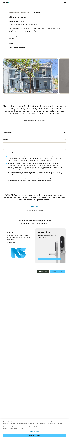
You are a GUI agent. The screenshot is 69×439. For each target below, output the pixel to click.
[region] (34, 429)
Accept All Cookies (34, 435)
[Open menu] (65, 2)
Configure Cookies (34, 431)
